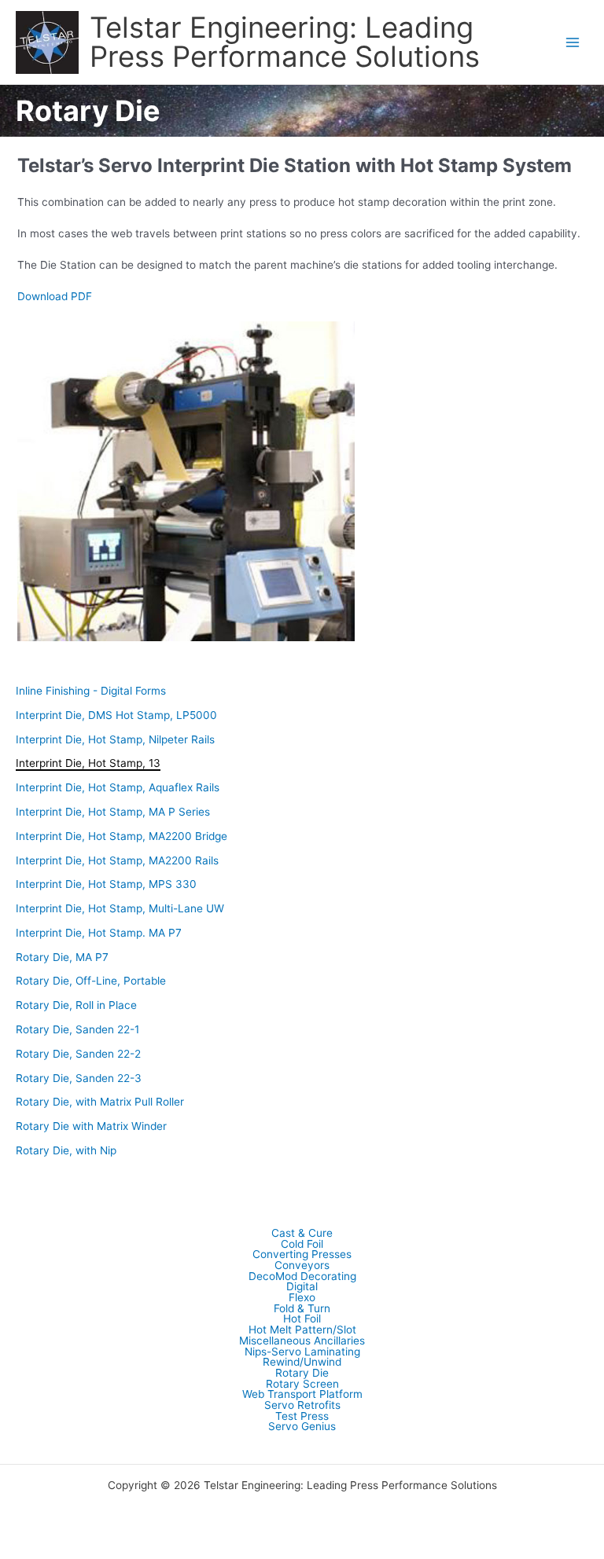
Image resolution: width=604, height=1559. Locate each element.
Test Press (302, 1416)
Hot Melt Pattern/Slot (302, 1330)
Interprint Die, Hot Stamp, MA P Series (113, 811)
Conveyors (302, 1265)
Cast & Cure (302, 1233)
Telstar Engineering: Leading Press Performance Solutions (285, 41)
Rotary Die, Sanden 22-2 (78, 1053)
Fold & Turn (302, 1309)
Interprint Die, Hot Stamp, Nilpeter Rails (115, 739)
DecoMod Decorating (302, 1276)
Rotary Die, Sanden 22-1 (77, 1029)
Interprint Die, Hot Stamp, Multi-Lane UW (120, 908)
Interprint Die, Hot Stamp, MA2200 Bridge (121, 836)
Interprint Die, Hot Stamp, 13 (88, 763)
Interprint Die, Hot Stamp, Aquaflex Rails (117, 787)
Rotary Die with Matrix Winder (91, 1126)
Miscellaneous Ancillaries (302, 1341)
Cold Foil (302, 1244)
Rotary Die (302, 1373)
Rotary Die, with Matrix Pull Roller (100, 1101)
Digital (302, 1287)
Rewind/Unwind (302, 1362)
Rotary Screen (302, 1384)
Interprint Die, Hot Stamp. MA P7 (99, 932)
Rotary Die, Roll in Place (76, 1005)
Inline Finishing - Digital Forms (91, 690)
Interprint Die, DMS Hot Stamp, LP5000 (116, 715)
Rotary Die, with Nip (66, 1150)
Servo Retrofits (302, 1405)
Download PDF (54, 296)
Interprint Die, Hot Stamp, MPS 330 (106, 884)
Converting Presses (302, 1254)
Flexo (302, 1298)
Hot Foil (302, 1319)
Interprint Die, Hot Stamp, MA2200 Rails (117, 860)
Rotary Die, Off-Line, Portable (91, 980)
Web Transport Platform (302, 1394)
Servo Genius (302, 1426)
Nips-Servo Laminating (302, 1352)
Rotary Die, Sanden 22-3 (79, 1078)
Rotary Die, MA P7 (62, 957)
